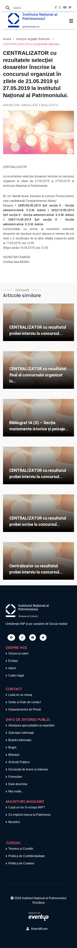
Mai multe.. (15, 791)
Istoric (12, 668)
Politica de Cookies (21, 863)
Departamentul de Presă (24, 709)
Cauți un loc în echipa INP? (26, 807)
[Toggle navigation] (71, 21)
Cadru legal (16, 675)
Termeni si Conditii (20, 848)
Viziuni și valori (18, 653)
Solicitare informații (21, 732)
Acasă (7, 39)
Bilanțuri (13, 754)
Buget (12, 747)
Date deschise (17, 784)
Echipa (13, 660)
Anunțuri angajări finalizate (33, 39)
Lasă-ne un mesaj (20, 694)
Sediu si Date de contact (24, 702)
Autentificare (38, 928)
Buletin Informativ (19, 740)
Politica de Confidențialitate (26, 856)
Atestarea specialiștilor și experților (31, 725)
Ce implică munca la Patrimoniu (29, 814)
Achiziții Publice (19, 762)
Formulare (15, 776)
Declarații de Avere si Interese (28, 769)
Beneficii (14, 822)
